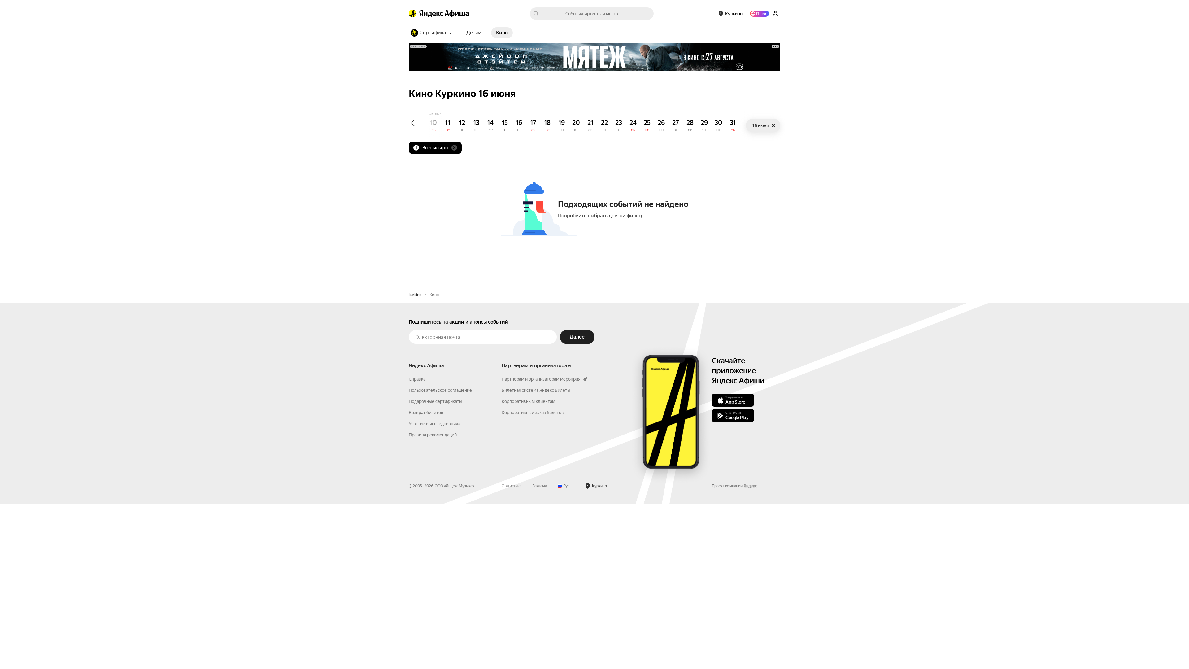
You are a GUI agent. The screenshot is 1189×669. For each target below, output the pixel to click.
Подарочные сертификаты (435, 401)
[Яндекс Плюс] (759, 14)
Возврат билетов (426, 412)
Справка (417, 379)
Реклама (539, 486)
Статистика (511, 486)
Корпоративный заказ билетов (533, 412)
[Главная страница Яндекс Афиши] (413, 14)
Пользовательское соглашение (440, 390)
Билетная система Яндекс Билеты (536, 390)
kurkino (415, 294)
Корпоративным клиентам (528, 401)
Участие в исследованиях (434, 423)
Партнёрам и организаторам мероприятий (544, 379)
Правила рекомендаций (433, 434)
